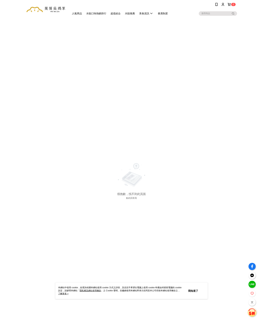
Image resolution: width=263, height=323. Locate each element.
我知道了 (193, 290)
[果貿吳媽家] (46, 9)
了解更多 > (63, 293)
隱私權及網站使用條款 (90, 290)
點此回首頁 (131, 198)
